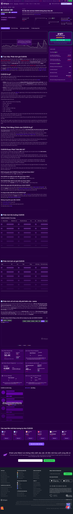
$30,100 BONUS (59, 40)
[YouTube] (54, 486)
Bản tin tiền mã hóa (4, 475)
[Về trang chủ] (1, 7)
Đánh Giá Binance (36, 476)
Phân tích (6, 438)
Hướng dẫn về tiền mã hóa (5, 476)
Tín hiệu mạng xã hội (35, 28)
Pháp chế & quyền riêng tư (55, 508)
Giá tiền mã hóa (3, 494)
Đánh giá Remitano (36, 478)
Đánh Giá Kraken (36, 473)
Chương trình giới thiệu (36, 488)
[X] (50, 486)
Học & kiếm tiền (3, 472)
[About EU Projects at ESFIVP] (54, 495)
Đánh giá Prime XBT (36, 475)
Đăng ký (68, 473)
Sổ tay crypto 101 (3, 473)
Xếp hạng (9, 7)
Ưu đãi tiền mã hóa (4, 481)
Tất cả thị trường (14, 28)
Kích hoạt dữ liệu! (37, 14)
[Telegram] (52, 486)
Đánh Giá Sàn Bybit (36, 472)
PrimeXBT (16, 68)
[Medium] (60, 486)
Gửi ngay (18, 383)
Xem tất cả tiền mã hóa (36, 444)
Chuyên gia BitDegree (36, 484)
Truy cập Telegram (20, 363)
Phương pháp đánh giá (36, 485)
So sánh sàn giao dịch (4, 488)
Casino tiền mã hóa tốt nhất (5, 491)
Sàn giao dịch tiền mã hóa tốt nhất (6, 487)
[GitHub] (66, 486)
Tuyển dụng (35, 494)
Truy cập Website (44, 363)
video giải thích (6, 204)
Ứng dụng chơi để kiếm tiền (5, 482)
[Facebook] (56, 486)
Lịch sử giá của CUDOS (24, 28)
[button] (56, 1)
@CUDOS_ (7, 322)
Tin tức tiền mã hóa (7, 202)
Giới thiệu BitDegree (36, 482)
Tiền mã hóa (5, 7)
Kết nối (70, 0)
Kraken (11, 68)
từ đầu (10, 206)
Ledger (40, 70)
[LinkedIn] (58, 486)
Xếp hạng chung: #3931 (4, 12)
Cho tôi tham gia (49, 460)
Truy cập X (21, 350)
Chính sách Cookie (63, 508)
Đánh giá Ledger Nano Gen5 (21, 495)
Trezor (44, 70)
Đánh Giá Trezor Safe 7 (20, 494)
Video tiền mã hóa (4, 479)
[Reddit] (64, 486)
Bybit (8, 68)
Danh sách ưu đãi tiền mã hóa (25, 188)
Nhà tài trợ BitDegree (36, 491)
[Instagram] (62, 486)
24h (52, 18)
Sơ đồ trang (48, 508)
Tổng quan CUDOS (5, 28)
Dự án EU (34, 487)
